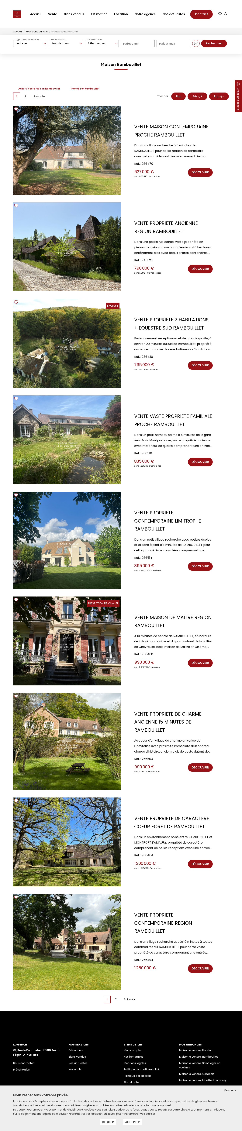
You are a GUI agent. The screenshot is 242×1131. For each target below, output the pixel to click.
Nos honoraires (133, 1057)
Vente (52, 14)
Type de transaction (27, 39)
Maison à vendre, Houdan (196, 1050)
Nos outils (75, 1069)
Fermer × (230, 1090)
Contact (201, 14)
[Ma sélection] (220, 14)
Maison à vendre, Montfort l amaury (202, 1080)
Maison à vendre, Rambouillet (198, 1057)
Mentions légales (135, 1063)
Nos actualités (174, 14)
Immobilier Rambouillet (85, 88)
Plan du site (131, 1082)
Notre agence (145, 14)
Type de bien (94, 39)
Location (121, 14)
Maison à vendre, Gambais (196, 1074)
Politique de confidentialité (141, 1069)
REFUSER (108, 1122)
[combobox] (30, 43)
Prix (178, 96)
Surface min (131, 44)
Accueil (35, 14)
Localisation (58, 39)
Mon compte (132, 1050)
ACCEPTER (132, 1122)
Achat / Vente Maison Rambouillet (39, 88)
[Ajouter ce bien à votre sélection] (16, 110)
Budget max (167, 44)
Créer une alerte (238, 98)
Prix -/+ (197, 96)
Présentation (21, 1069)
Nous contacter (23, 1063)
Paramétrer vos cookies (140, 1114)
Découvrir (200, 172)
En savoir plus (113, 1114)
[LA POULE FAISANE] (17, 14)
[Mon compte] (225, 14)
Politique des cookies (137, 1076)
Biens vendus (74, 14)
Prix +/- (219, 96)
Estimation (99, 14)
